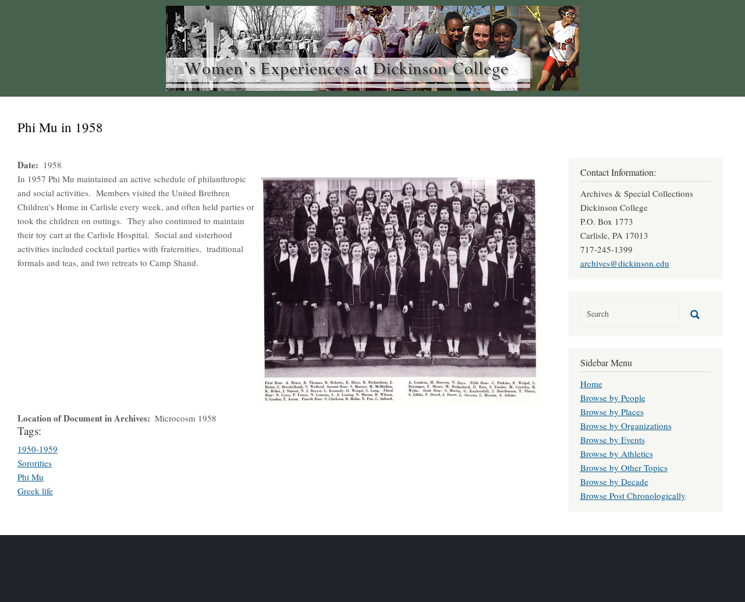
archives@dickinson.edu (624, 263)
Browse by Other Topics (624, 467)
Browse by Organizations (626, 425)
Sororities (34, 463)
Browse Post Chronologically (633, 495)
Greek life (35, 491)
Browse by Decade (614, 481)
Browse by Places (612, 411)
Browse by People (612, 397)
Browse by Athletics (616, 453)
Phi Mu (30, 477)
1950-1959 (37, 449)
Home (591, 383)
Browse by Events (612, 439)
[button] (400, 290)
